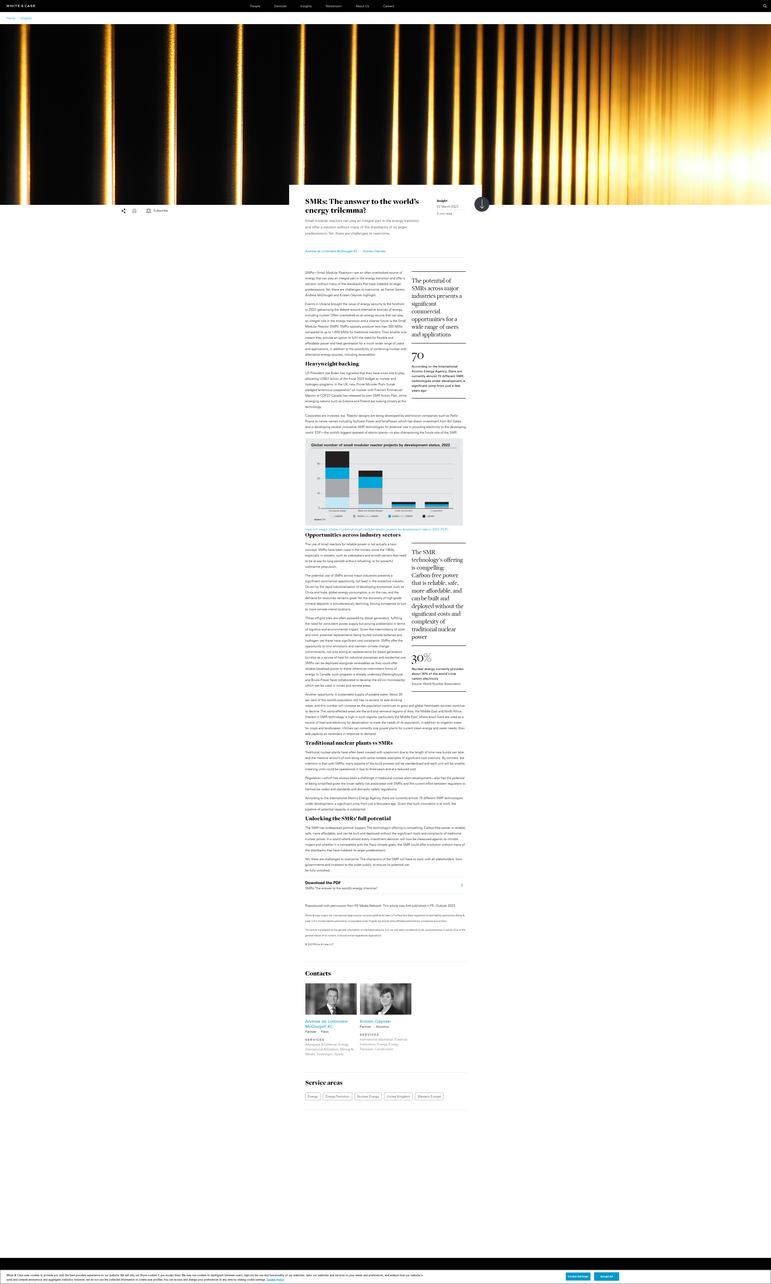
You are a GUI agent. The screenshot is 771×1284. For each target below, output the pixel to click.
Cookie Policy (275, 1279)
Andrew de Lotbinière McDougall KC (331, 251)
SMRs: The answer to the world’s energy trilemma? (341, 885)
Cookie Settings (578, 1276)
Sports (339, 1054)
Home (10, 18)
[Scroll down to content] (481, 204)
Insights (306, 6)
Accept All (606, 1276)
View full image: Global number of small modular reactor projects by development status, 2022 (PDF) (376, 529)
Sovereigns (325, 1054)
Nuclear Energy (368, 1096)
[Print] (136, 210)
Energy (343, 1044)
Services (280, 6)
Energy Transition (337, 1096)
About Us (362, 6)
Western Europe (429, 1096)
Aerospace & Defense (321, 1044)
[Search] (765, 6)
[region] (385, 1277)
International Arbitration (322, 1049)
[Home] (20, 6)
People (255, 6)
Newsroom (334, 6)
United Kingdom (398, 1096)
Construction (384, 1049)
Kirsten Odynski (374, 251)
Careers (388, 6)
